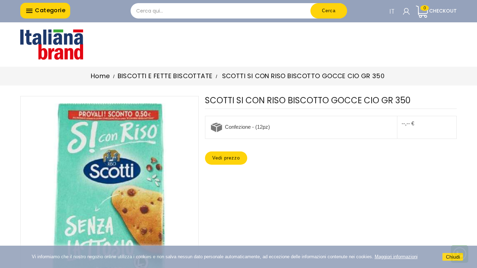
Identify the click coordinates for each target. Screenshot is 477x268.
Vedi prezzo (226, 158)
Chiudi (453, 257)
